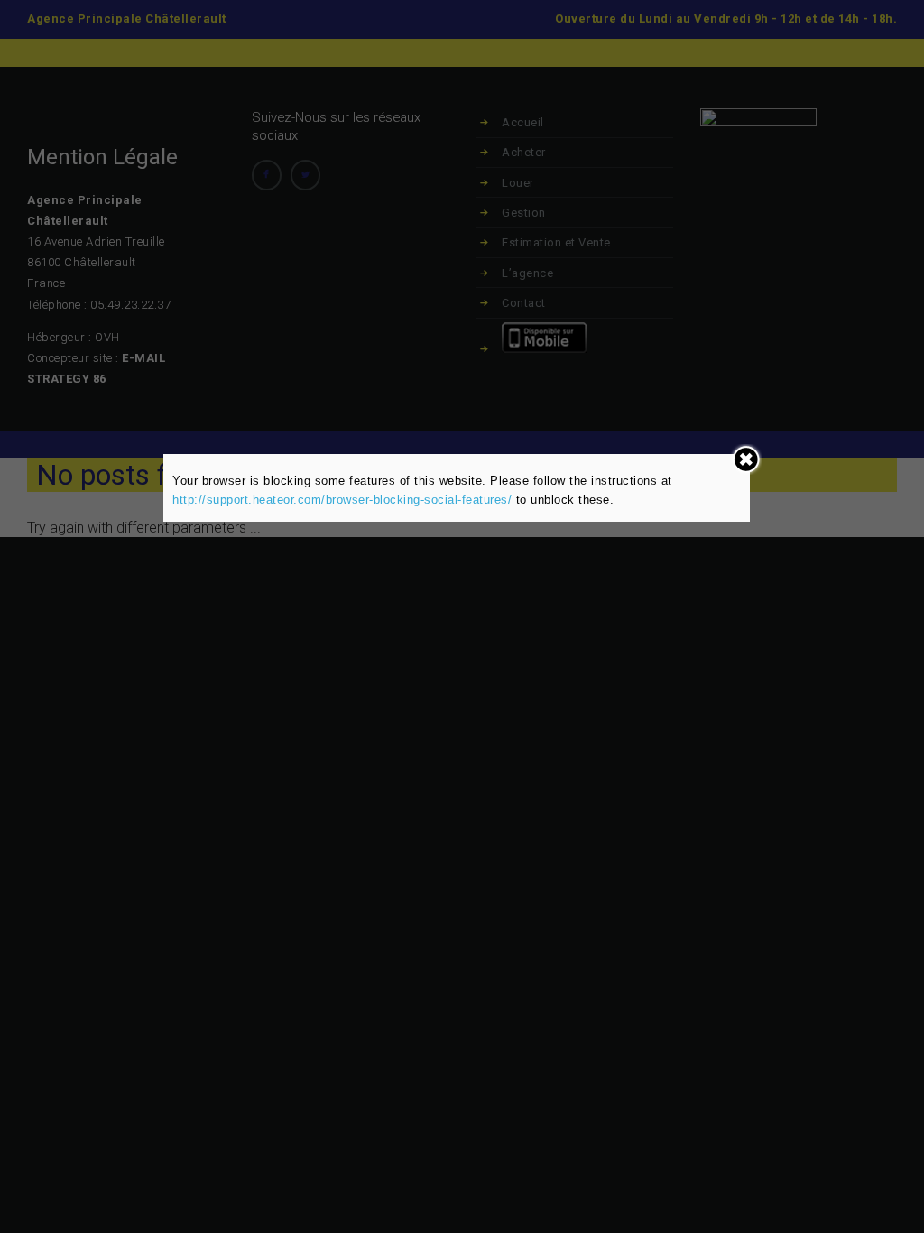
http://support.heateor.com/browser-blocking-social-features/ (342, 499)
